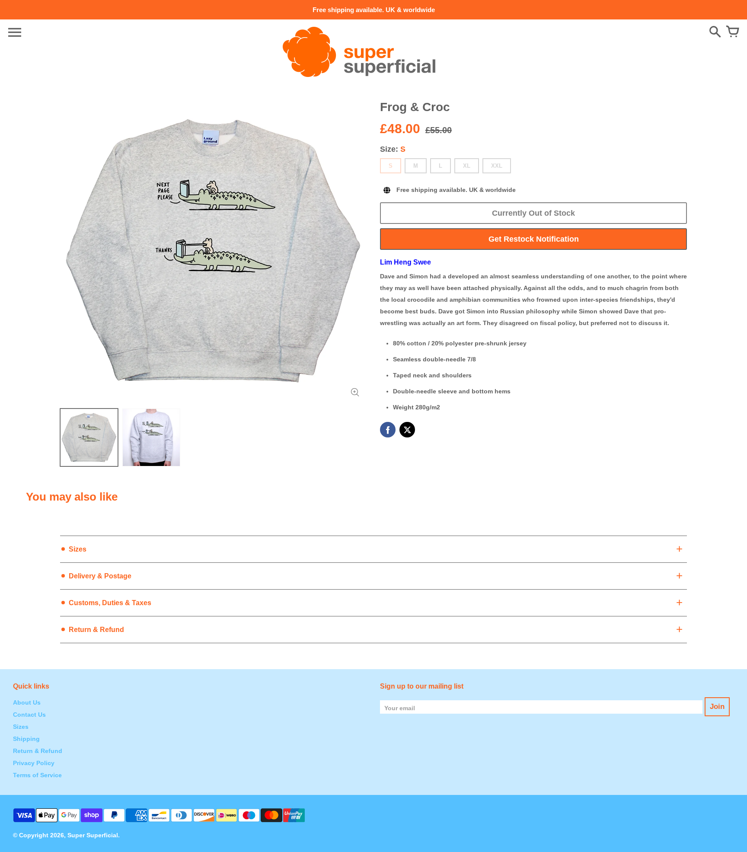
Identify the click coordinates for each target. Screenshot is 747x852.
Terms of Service (37, 775)
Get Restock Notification (533, 239)
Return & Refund (37, 750)
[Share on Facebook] (388, 429)
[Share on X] (407, 429)
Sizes (21, 726)
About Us (27, 702)
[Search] (715, 32)
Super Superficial (92, 835)
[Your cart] (732, 32)
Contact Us (29, 714)
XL (466, 166)
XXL (496, 166)
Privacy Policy (33, 762)
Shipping (26, 738)
